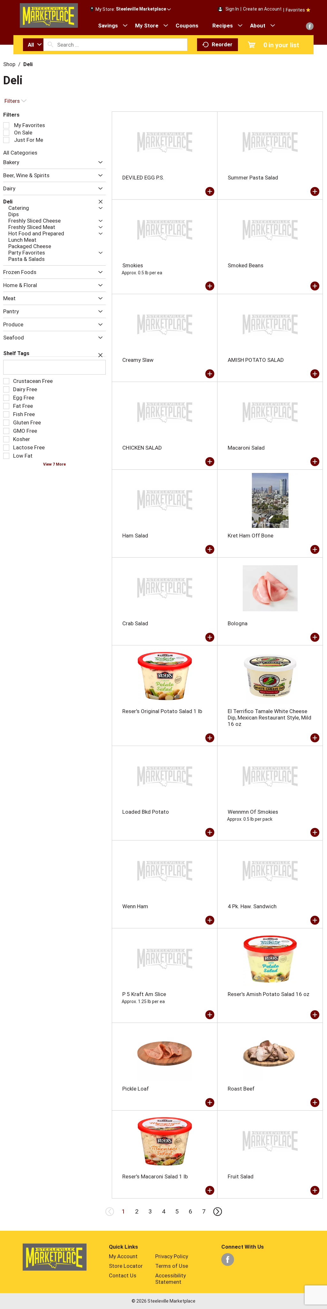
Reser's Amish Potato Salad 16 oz (268, 994)
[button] (143, 9)
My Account (123, 1256)
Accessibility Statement (170, 1278)
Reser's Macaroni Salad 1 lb (155, 1176)
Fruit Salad (241, 1176)
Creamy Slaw (138, 360)
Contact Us (122, 1275)
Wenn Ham (135, 906)
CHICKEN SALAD (142, 448)
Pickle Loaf (135, 1088)
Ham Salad (135, 535)
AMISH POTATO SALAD (256, 360)
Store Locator (126, 1266)
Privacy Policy (171, 1256)
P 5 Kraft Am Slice (144, 994)
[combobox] (33, 44)
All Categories (20, 152)
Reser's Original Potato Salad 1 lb (162, 711)
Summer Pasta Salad (253, 177)
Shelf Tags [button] (16, 353)
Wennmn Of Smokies (253, 812)
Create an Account (262, 8)
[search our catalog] (50, 44)
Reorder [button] (222, 44)
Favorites (295, 9)
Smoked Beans (245, 265)
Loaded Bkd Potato (145, 812)
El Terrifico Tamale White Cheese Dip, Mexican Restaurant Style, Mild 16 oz (269, 717)
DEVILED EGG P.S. (143, 177)
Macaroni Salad (246, 448)
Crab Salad (135, 623)
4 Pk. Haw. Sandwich (252, 906)
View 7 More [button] (54, 464)
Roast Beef (241, 1088)
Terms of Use (171, 1266)
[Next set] (217, 1211)
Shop (9, 64)
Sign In (232, 8)
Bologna (237, 623)
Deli (28, 64)
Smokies (132, 265)
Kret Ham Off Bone (250, 535)
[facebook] (310, 26)
